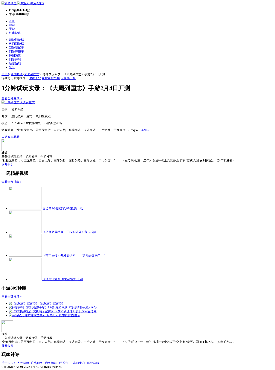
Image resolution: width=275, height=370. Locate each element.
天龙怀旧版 (68, 78)
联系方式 (65, 363)
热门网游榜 (16, 43)
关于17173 (8, 363)
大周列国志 (31, 74)
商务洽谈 (51, 363)
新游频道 (17, 74)
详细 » (145, 130)
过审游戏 (15, 32)
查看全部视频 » (11, 98)
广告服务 (37, 363)
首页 (12, 21)
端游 (12, 25)
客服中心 (79, 363)
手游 (12, 29)
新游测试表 (16, 47)
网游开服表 (16, 51)
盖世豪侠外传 (51, 78)
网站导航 (93, 363)
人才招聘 (23, 363)
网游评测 (15, 59)
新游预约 (15, 63)
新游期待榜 (16, 39)
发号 (12, 67)
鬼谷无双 (35, 78)
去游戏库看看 (10, 136)
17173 (5, 74)
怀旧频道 (15, 55)
